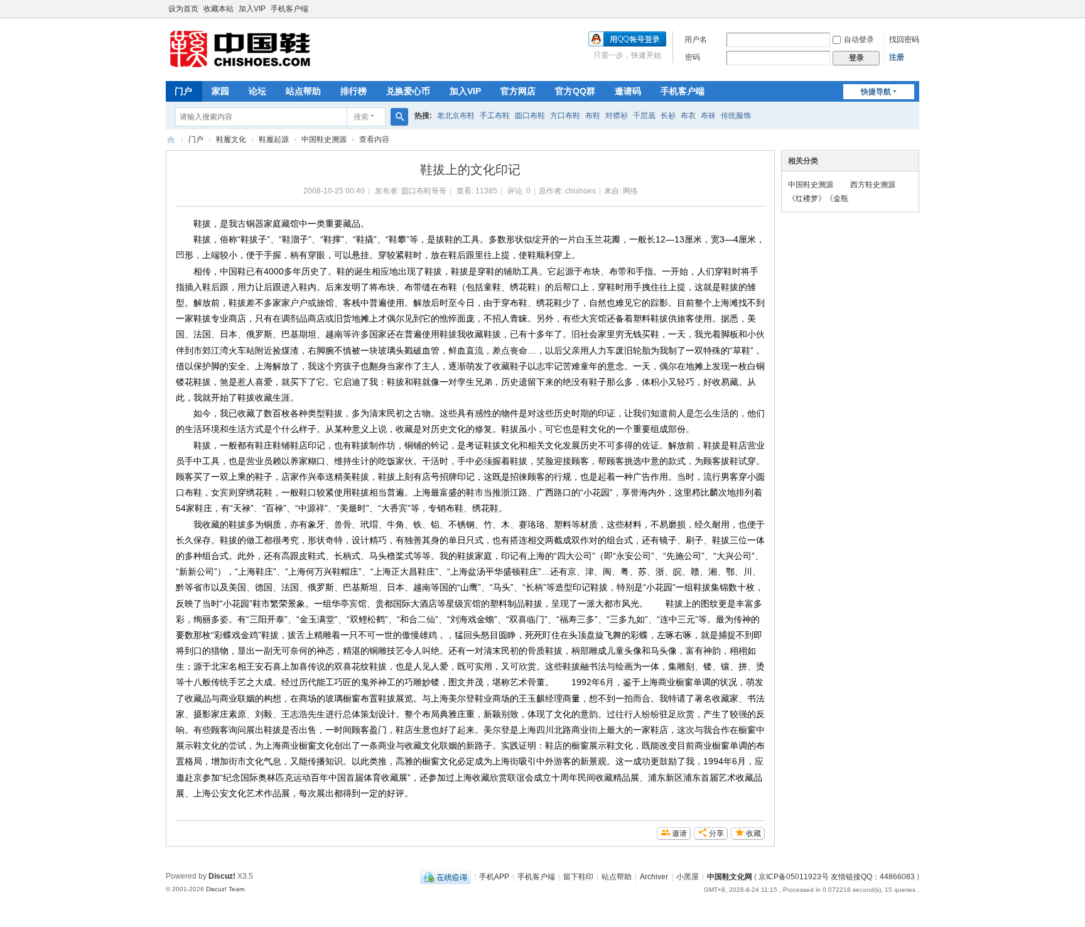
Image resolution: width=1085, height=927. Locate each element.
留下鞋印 (578, 876)
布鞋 (592, 115)
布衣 (688, 115)
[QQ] (445, 876)
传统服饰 (736, 115)
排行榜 (353, 91)
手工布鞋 (495, 115)
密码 (692, 57)
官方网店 (518, 91)
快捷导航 (876, 91)
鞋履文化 (231, 139)
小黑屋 (687, 876)
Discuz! (221, 876)
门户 (183, 91)
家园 (220, 91)
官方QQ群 (575, 91)
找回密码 (904, 39)
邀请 (679, 833)
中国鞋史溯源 (324, 139)
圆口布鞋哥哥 (423, 191)
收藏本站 (218, 8)
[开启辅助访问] (916, 8)
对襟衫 (616, 115)
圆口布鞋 (530, 115)
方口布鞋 (565, 115)
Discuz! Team (225, 889)
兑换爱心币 (408, 91)
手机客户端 (289, 8)
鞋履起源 (274, 139)
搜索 (361, 116)
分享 (716, 833)
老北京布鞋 (456, 115)
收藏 (753, 833)
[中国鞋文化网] (260, 48)
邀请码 (628, 91)
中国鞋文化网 (171, 140)
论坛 (257, 91)
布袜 (708, 115)
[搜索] (399, 117)
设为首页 (183, 8)
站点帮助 (303, 91)
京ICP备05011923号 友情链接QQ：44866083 (836, 876)
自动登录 (859, 39)
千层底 (644, 115)
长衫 (668, 115)
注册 (896, 57)
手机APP (494, 876)
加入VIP (252, 8)
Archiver (654, 876)
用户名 (695, 39)
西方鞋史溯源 (872, 184)
